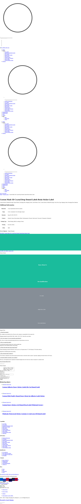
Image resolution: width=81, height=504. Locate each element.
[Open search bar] (0, 36)
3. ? (5, 342)
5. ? (6, 353)
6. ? (8, 357)
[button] (40, 332)
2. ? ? (10, 338)
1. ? (4, 332)
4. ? (8, 347)
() (4, 376)
